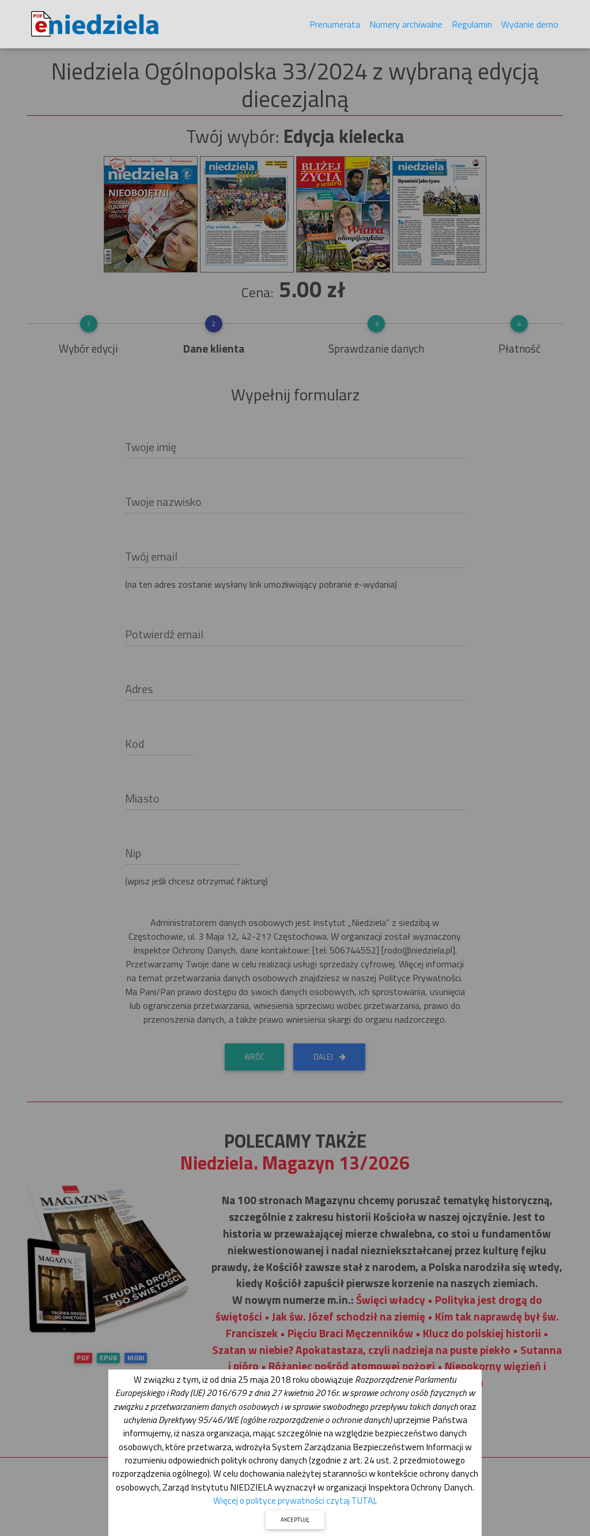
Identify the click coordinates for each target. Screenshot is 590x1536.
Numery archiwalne (405, 24)
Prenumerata (334, 24)
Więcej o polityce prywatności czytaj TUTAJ (294, 1500)
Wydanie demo (529, 24)
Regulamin (472, 24)
